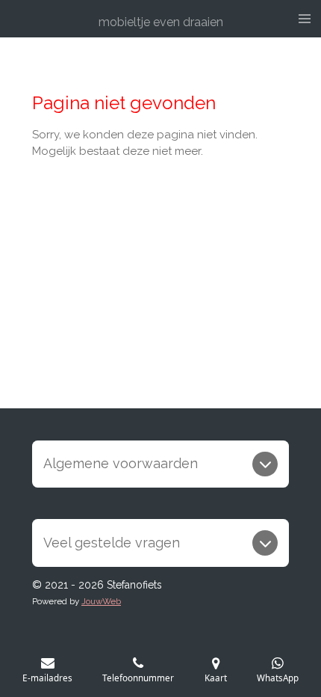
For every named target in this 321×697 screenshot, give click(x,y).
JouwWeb (101, 601)
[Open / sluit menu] (304, 18)
